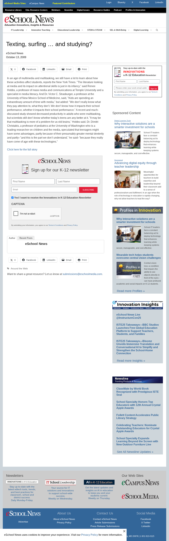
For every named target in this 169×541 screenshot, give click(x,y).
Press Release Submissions (104, 526)
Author (12, 238)
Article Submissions (105, 522)
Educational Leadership (69, 30)
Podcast (118, 10)
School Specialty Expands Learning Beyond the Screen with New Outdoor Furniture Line (137, 441)
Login (108, 2)
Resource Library (13, 10)
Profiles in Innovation (135, 10)
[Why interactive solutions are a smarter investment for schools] (127, 147)
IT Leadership (17, 30)
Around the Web (19, 268)
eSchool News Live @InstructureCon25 (128, 316)
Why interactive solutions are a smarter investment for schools (134, 125)
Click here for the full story (22, 149)
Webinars (55, 10)
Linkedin (145, 526)
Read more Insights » (131, 360)
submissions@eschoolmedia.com (82, 274)
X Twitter (145, 522)
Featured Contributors (64, 3)
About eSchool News (64, 519)
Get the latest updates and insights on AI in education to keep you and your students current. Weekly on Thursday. (99, 493)
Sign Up (154, 89)
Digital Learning (141, 30)
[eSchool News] (29, 20)
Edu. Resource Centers (37, 10)
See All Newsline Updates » (135, 451)
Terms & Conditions (56, 225)
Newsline (68, 10)
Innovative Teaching (40, 30)
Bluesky (121, 2)
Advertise (23, 521)
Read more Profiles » (131, 291)
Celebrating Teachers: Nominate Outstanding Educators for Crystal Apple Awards (137, 428)
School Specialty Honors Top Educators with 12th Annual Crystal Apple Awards (138, 404)
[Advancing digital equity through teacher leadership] (127, 186)
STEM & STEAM (94, 30)
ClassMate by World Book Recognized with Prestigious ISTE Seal (137, 391)
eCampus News (36, 3)
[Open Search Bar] (157, 30)
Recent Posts (26, 238)
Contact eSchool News (105, 519)
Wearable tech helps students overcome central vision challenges (138, 256)
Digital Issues (83, 10)
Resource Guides (102, 10)
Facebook (146, 519)
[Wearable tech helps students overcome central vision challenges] (128, 277)
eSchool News (36, 244)
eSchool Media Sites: (15, 3)
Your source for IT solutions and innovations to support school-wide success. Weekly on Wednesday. (60, 493)
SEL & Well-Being (118, 30)
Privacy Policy (72, 225)
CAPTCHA (18, 204)
